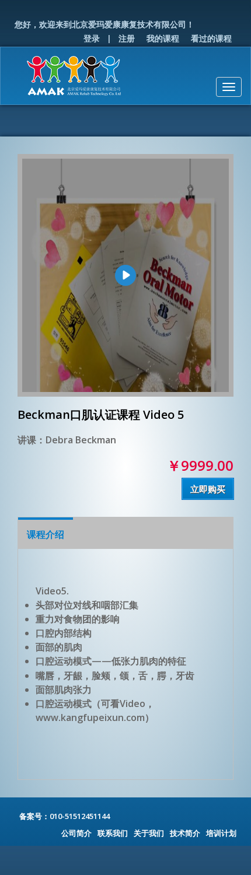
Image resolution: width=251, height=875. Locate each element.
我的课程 (163, 38)
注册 (126, 38)
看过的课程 (211, 38)
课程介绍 (45, 534)
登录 (91, 38)
